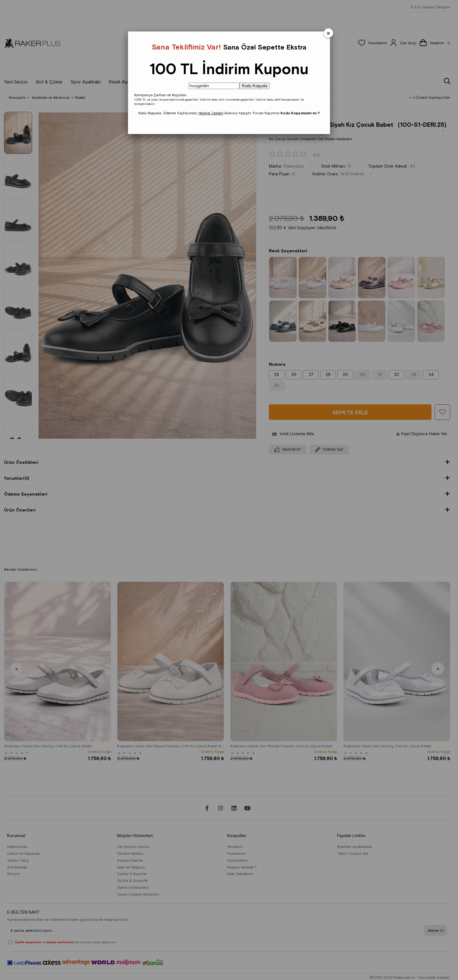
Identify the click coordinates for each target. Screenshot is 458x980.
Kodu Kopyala (254, 85)
